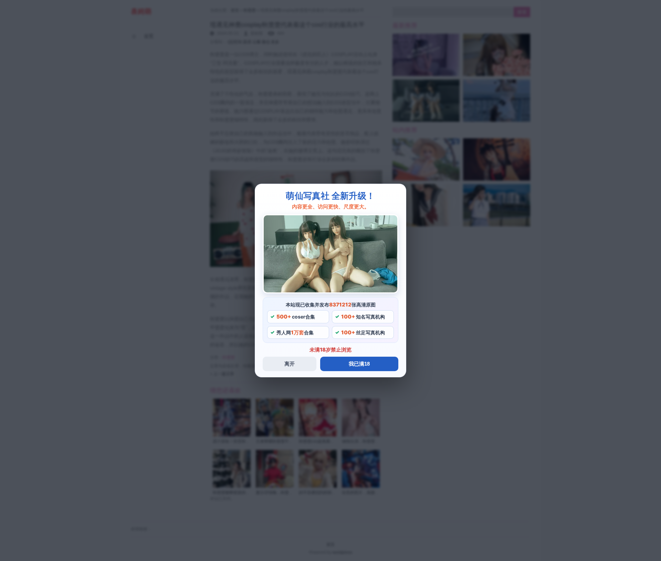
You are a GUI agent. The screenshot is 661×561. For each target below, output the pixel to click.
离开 (289, 364)
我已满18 (359, 364)
